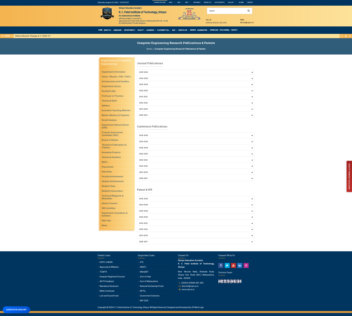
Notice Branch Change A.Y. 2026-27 (33, 36)
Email (242, 20)
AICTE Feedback (107, 281)
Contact (234, 30)
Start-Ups (106, 220)
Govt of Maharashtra (149, 281)
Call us (208, 20)
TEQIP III (103, 272)
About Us (107, 30)
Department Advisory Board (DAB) (115, 126)
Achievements (220, 2)
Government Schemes (150, 296)
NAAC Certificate (107, 291)
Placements (107, 167)
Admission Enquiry (16, 310)
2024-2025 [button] (143, 78)
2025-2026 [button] (143, 72)
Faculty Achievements (112, 176)
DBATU (143, 267)
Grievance (196, 2)
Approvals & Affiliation (109, 267)
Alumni (241, 2)
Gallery (231, 2)
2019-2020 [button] (143, 109)
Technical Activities (111, 157)
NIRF (186, 2)
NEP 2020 (144, 300)
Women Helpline (160, 2)
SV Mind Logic (198, 307)
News (104, 225)
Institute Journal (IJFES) (349, 176)
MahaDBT (144, 272)
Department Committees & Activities (114, 214)
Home (100, 30)
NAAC (170, 2)
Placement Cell (163, 30)
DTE (142, 262)
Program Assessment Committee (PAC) (112, 133)
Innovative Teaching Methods (116, 110)
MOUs (105, 162)
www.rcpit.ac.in (188, 289)
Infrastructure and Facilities (115, 81)
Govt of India (145, 277)
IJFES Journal (225, 30)
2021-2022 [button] (143, 96)
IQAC (173, 30)
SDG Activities (108, 208)
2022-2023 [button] (143, 90)
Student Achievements (113, 181)
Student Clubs (108, 186)
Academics (150, 30)
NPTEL (143, 291)
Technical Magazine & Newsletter (112, 197)
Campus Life (182, 30)
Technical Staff (109, 101)
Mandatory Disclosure (109, 286)
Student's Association (112, 191)
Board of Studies (110, 140)
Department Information (113, 72)
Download (214, 30)
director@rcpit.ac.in (190, 286)
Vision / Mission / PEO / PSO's (116, 76)
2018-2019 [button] (143, 115)
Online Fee (207, 2)
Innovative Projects (111, 152)
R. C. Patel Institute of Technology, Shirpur (131, 307)
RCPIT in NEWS (106, 262)
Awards (193, 30)
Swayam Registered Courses (112, 277)
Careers (250, 2)
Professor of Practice (112, 96)
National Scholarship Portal (151, 286)
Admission (117, 30)
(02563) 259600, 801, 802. (192, 283)
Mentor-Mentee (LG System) (115, 115)
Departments (129, 30)
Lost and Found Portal (109, 296)
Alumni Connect (109, 203)
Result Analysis (109, 120)
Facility (141, 30)
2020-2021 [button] (143, 102)
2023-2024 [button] (143, 84)
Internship (107, 171)
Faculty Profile (109, 91)
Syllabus (106, 105)
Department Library (111, 86)
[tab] (195, 72)
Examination (202, 30)
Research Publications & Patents (114, 146)
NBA (179, 2)
